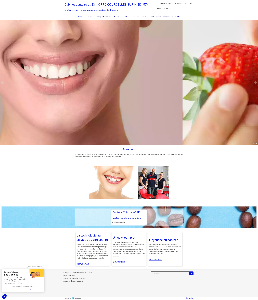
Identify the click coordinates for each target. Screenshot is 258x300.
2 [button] (254, 143)
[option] (129, 82)
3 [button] (256, 143)
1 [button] (253, 143)
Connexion (190, 298)
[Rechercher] (191, 273)
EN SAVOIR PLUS (83, 264)
